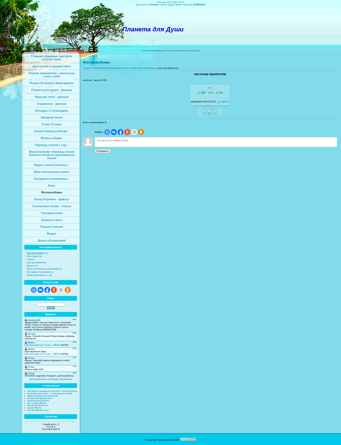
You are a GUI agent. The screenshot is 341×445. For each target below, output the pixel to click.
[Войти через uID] (34, 290)
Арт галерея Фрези (36, 403)
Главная (145, 50)
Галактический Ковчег (38, 400)
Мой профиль (158, 50)
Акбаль (225, 101)
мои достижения (35, 262)
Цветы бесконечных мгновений (42, 269)
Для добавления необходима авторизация (51, 379)
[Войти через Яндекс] (54, 290)
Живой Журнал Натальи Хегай (42, 396)
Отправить (102, 151)
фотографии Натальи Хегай (122, 68)
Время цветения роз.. (37, 275)
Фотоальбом (99, 68)
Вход (191, 50)
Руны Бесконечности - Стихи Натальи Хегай (49, 393)
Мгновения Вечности (37, 405)
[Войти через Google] (61, 290)
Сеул (29, 259)
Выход (184, 50)
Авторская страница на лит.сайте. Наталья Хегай (52, 391)
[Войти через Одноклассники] (68, 290)
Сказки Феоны (34, 408)
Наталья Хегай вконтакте (39, 398)
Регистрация (172, 50)
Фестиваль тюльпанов (38, 272)
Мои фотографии (35, 253)
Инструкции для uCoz (38, 410)
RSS (198, 50)
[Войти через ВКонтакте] (40, 290)
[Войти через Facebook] (47, 290)
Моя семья (32, 256)
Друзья (30, 265)
